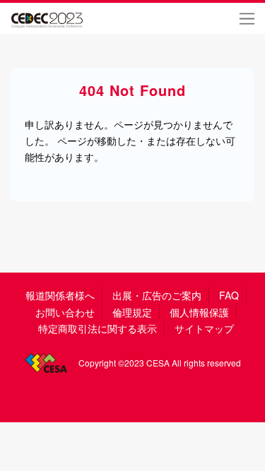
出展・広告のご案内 (156, 295)
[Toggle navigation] (247, 18)
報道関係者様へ (60, 295)
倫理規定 (132, 312)
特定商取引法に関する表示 (97, 328)
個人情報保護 (199, 312)
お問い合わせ (65, 312)
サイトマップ (204, 328)
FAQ (229, 295)
